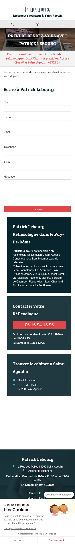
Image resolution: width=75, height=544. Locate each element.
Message (9, 176)
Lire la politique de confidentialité (20, 528)
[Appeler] (12, 24)
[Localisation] (37, 24)
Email (7, 131)
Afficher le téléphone (40, 470)
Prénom (8, 117)
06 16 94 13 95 (39, 324)
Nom (6, 102)
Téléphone (10, 146)
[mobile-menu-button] (62, 24)
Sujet (7, 161)
